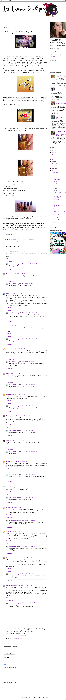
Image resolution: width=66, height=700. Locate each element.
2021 (53, 161)
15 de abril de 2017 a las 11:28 (17, 440)
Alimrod (8, 294)
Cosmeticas (17, 20)
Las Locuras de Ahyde (13, 241)
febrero (55, 220)
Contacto (34, 20)
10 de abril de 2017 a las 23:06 (18, 294)
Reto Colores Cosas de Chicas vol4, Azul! (61, 76)
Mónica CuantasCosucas (12, 251)
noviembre (56, 175)
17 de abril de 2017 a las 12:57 (17, 532)
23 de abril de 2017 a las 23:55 (29, 474)
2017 (53, 170)
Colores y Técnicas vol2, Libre (59, 211)
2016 (53, 225)
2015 (53, 227)
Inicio (5, 20)
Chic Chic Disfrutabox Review (61, 102)
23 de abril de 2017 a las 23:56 (29, 520)
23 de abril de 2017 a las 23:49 (29, 264)
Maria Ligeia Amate (11, 416)
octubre (55, 177)
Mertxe (7, 274)
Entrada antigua (43, 636)
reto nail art (26, 241)
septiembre (56, 179)
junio (54, 186)
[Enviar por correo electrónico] (30, 239)
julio (54, 184)
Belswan (8, 507)
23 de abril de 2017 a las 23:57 (29, 546)
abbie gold (8, 486)
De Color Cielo (9, 462)
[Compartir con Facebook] (32, 239)
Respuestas (10, 261)
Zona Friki (30, 20)
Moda (22, 20)
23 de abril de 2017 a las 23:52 (29, 362)
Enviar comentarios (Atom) (17, 638)
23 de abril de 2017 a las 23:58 (29, 603)
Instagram (54, 53)
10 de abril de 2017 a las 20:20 (17, 274)
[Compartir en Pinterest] (33, 239)
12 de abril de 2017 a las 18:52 (18, 349)
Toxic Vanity (9, 326)
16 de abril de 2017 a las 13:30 (18, 486)
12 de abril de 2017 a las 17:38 (19, 326)
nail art (21, 241)
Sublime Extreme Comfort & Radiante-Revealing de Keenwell (61, 133)
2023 (53, 157)
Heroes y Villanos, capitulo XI (59, 193)
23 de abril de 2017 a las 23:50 (29, 284)
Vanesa (7, 532)
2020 (53, 164)
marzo (55, 217)
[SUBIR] (65, 699)
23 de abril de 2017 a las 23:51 (29, 313)
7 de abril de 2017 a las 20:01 (25, 251)
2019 (53, 166)
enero (54, 222)
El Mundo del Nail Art (11, 558)
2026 (53, 150)
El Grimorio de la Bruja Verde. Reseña (60, 117)
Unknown (8, 349)
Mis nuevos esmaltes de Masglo (59, 206)
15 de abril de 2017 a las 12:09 (20, 462)
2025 (53, 152)
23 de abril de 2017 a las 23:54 (29, 430)
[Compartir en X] (31, 239)
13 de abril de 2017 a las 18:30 (22, 395)
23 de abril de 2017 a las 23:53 (29, 384)
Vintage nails (56, 200)
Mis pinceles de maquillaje (57, 196)
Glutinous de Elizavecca (59, 88)
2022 (53, 159)
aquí (34, 71)
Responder (8, 258)
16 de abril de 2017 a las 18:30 (17, 507)
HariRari (8, 440)
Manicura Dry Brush (58, 215)
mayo (54, 188)
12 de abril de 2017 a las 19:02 (15, 373)
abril (54, 191)
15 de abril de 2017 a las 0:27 (23, 416)
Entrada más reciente (9, 636)
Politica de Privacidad (42, 20)
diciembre (55, 172)
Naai (7, 373)
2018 (53, 168)
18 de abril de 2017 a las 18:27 (24, 558)
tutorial (31, 241)
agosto (55, 181)
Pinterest (53, 51)
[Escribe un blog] (31, 239)
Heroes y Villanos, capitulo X (59, 202)
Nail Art (8, 20)
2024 (53, 155)
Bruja (26, 20)
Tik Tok (53, 57)
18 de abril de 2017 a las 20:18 (24, 585)
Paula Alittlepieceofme (11, 585)
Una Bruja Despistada (57, 55)
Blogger (46, 697)
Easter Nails (56, 209)
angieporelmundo (10, 395)
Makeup (12, 20)
